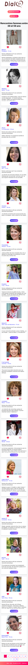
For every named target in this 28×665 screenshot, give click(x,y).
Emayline (4, 284)
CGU (11, 663)
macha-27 (4, 518)
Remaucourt (5, 480)
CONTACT (24, 663)
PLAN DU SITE (17, 663)
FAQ (8, 663)
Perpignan (4, 51)
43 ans (8, 402)
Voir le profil (14, 64)
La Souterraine (5, 129)
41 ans (10, 480)
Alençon (4, 246)
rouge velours (5, 479)
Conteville (4, 519)
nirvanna (4, 206)
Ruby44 (4, 167)
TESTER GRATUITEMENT (14, 11)
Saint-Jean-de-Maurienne (8, 324)
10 (16, 659)
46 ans (8, 207)
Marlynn (4, 49)
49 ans (9, 363)
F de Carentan (5, 362)
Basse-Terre (5, 637)
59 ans (10, 598)
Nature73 (4, 323)
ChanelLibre (5, 245)
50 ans (8, 246)
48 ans (7, 285)
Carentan (4, 363)
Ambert (4, 207)
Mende (3, 441)
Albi (3, 168)
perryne (4, 557)
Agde (3, 559)
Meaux (3, 402)
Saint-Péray (5, 598)
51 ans (9, 51)
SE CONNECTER (14, 16)
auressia (4, 440)
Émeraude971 (5, 635)
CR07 (3, 596)
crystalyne (4, 401)
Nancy (3, 90)
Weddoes (4, 88)
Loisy (3, 285)
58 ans (12, 129)
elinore (3, 128)
